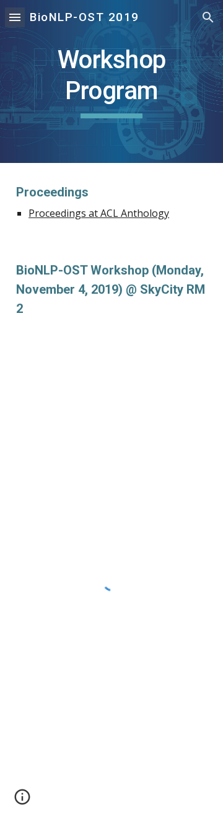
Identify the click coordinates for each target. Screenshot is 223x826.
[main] (111, 81)
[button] (15, 17)
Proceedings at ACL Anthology (98, 213)
